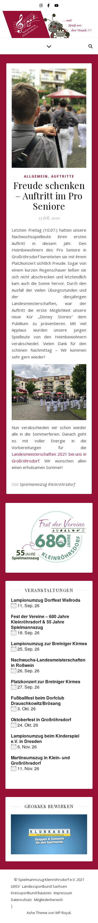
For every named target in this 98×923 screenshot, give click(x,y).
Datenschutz (21, 899)
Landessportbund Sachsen (44, 886)
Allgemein (36, 176)
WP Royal (63, 912)
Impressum (63, 892)
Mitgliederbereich (48, 899)
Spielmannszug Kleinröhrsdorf (47, 484)
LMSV (15, 886)
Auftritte (62, 176)
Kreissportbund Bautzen (31, 892)
